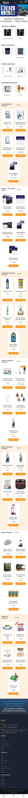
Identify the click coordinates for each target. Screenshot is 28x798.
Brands (2, 764)
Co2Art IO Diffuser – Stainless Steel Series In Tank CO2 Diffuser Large (20, 379)
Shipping (3, 747)
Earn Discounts (4, 760)
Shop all (18, 105)
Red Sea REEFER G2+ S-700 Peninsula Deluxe (13, 174)
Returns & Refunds (5, 745)
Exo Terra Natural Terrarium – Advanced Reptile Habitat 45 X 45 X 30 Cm (20, 575)
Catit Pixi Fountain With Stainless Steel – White (7, 661)
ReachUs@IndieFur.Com (9, 732)
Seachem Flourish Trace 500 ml (13, 431)
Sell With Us (3, 772)
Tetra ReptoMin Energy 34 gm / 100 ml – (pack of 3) (13, 602)
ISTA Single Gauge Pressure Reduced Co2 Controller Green (7, 379)
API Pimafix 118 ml (7, 291)
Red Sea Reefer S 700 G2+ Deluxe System (20, 148)
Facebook (3, 779)
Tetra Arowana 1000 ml (20, 292)
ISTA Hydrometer (7, 491)
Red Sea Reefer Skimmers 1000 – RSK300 (13, 518)
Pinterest (3, 785)
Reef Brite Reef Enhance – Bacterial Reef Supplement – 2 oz (20, 492)
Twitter (2, 781)
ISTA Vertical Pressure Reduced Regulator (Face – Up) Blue (20, 406)
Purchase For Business (6, 768)
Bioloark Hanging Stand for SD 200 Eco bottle (20, 550)
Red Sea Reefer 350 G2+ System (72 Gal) (7, 233)
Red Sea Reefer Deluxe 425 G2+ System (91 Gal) (7, 207)
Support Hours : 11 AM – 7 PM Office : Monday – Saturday (10, 725)
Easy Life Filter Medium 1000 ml (13, 345)
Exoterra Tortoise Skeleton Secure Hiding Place (7, 550)
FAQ (2, 749)
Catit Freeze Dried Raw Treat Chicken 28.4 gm (20, 661)
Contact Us (3, 740)
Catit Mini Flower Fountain (13, 686)
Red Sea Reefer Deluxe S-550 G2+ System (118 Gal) (13, 258)
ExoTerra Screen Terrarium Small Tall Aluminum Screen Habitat (7, 575)
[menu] (21, 2)
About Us (3, 756)
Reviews (3, 770)
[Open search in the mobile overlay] (15, 2)
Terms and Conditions (5, 743)
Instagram (3, 783)
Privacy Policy (4, 742)
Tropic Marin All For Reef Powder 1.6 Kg (20, 123)
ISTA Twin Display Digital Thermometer (20, 318)
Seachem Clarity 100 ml (7, 466)
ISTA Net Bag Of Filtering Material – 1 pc (7, 148)
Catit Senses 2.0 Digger (7, 635)
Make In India (4, 762)
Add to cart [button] (7, 130)
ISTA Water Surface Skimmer (7, 318)
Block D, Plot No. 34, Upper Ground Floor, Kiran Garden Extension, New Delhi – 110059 (15, 730)
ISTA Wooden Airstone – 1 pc (7, 123)
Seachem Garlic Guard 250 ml (20, 466)
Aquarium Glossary (5, 766)
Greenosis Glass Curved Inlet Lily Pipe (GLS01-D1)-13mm (7, 406)
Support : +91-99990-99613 (10, 727)
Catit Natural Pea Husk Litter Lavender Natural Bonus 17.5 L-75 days (20, 635)
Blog (2, 758)
